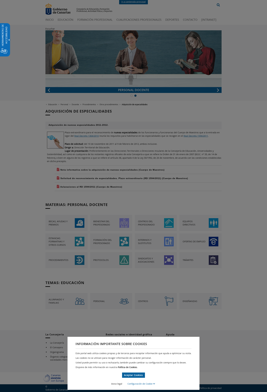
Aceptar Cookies (133, 375)
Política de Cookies (127, 367)
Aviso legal (116, 383)
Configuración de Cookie (140, 383)
